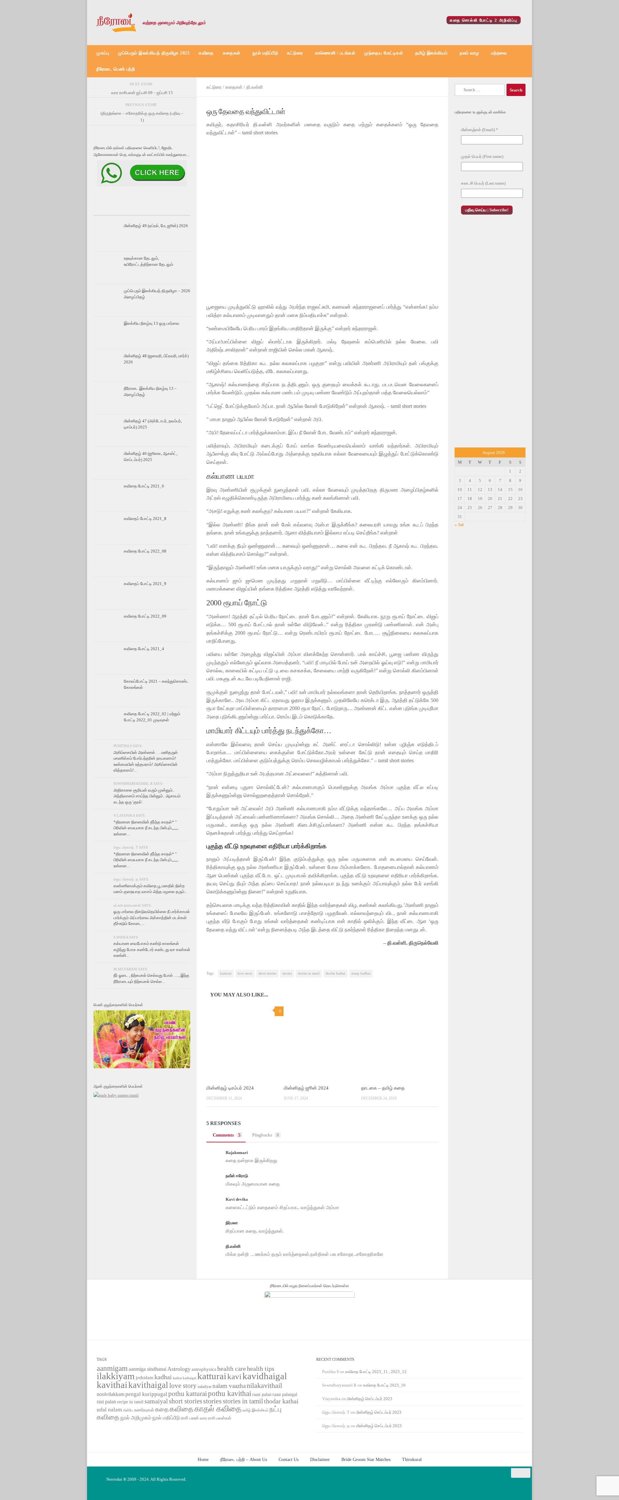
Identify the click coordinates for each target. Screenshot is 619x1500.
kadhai (163, 1376)
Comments (227, 1135)
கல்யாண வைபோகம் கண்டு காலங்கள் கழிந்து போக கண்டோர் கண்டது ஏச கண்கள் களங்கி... (151, 949)
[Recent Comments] (174, 209)
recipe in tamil (130, 1401)
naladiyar (204, 1386)
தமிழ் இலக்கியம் (431, 53)
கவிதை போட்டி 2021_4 (144, 648)
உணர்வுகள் (144, 1410)
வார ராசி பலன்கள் (215, 1418)
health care (231, 1368)
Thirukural (412, 1459)
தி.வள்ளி (254, 87)
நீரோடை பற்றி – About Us (243, 1459)
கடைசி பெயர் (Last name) (483, 183)
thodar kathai (335, 973)
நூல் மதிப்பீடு (265, 53)
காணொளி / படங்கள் (335, 53)
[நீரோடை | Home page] (116, 22)
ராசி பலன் (190, 1418)
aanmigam (112, 1368)
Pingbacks (265, 1135)
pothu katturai (187, 1394)
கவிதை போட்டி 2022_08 (145, 551)
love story (245, 973)
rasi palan (106, 1402)
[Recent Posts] (109, 209)
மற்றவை (499, 53)
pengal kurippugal (146, 1394)
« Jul (459, 524)
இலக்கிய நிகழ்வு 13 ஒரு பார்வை (151, 323)
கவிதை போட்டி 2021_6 (144, 486)
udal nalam (109, 1410)
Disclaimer (320, 1459)
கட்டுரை (295, 53)
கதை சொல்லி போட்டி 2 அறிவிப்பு (483, 20)
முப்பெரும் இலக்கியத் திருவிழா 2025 (154, 53)
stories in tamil (308, 973)
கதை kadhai (360, 973)
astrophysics (204, 1369)
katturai (225, 973)
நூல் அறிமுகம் (135, 1417)
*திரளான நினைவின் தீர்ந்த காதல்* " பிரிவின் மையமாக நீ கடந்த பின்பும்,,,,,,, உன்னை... (145, 828)
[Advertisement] (490, 338)
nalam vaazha (229, 1385)
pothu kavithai (229, 1393)
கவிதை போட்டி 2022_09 (145, 616)
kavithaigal (148, 1385)
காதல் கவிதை (217, 1408)
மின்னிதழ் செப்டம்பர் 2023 (369, 1398)
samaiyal (156, 1401)
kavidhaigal (264, 1376)
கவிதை (206, 53)
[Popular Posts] (142, 209)
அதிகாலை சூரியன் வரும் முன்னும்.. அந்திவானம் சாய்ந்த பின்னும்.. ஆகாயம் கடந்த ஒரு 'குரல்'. (147, 796)
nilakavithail (264, 1385)
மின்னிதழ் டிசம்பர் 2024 (230, 1088)
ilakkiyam (116, 1376)
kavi (234, 1376)
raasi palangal (284, 1394)
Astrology (179, 1369)
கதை (162, 1409)
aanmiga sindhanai (147, 1369)
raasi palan (261, 1394)
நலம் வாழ (469, 53)
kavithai (112, 1385)
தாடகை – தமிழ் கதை (383, 1088)
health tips (260, 1368)
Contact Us (289, 1459)
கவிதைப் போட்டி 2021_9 (145, 583)
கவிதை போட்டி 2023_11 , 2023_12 (376, 1371)
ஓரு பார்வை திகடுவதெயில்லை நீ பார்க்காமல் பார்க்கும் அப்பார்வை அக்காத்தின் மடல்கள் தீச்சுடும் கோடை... (151, 917)
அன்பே (128, 1410)
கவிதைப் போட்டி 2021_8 (145, 518)
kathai (177, 1378)
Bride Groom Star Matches (365, 1459)
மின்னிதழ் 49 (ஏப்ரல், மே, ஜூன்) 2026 (156, 225)
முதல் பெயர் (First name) (482, 156)
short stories (267, 973)
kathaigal (189, 1378)
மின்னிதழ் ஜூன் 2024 (306, 1088)
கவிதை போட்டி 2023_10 (384, 1385)
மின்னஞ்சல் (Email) (479, 129)
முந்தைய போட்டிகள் (383, 53)
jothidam (144, 1377)
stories (287, 973)
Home (203, 1459)
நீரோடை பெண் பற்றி (115, 69)
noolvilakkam (110, 1394)
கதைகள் (232, 53)
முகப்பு (102, 53)
